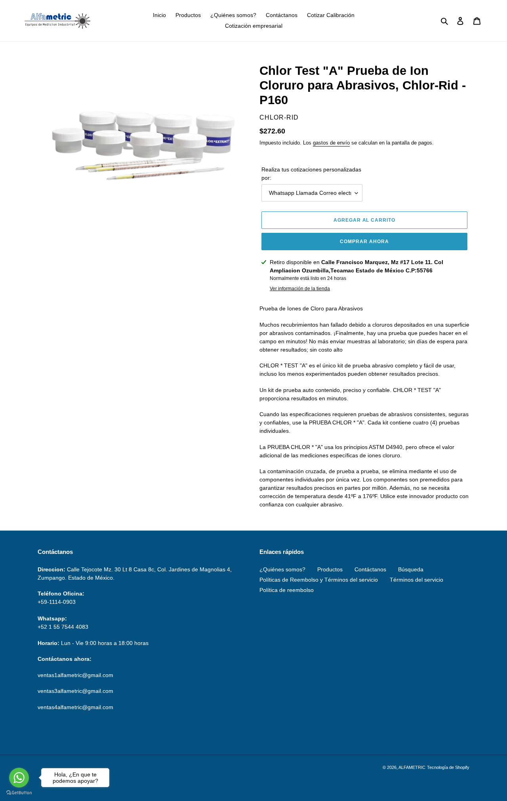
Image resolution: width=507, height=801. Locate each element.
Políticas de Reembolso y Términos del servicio (318, 579)
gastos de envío (331, 143)
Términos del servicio (416, 579)
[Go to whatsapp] (19, 778)
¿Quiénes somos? (282, 569)
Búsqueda (410, 569)
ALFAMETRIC (411, 767)
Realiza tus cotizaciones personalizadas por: (311, 173)
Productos (330, 569)
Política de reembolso (286, 590)
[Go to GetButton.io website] (19, 792)
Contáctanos (370, 569)
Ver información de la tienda (300, 288)
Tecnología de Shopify (448, 767)
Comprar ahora (364, 241)
